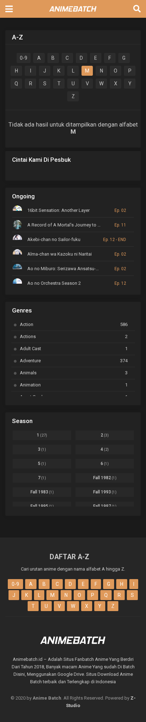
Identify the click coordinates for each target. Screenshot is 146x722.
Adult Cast (74, 348)
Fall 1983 (42, 492)
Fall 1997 (105, 506)
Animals (74, 372)
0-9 (23, 58)
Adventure (74, 360)
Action (74, 324)
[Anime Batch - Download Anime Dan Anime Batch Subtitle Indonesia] (73, 13)
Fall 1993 (105, 492)
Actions (74, 336)
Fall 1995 (42, 506)
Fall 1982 (105, 477)
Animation (74, 384)
